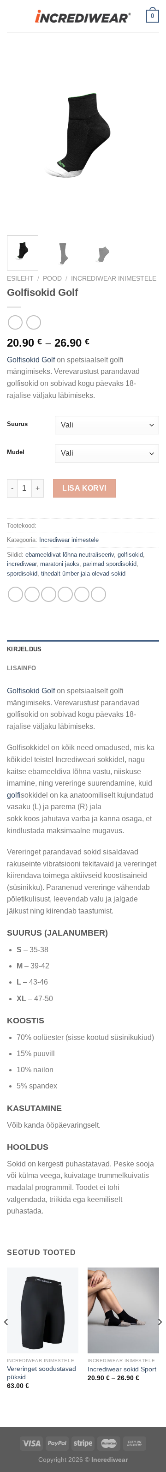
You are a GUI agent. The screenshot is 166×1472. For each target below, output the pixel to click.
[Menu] (12, 16)
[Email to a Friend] (65, 594)
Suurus (17, 424)
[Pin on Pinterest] (81, 594)
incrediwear (21, 563)
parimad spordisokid (109, 563)
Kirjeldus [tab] (24, 649)
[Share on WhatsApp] (15, 594)
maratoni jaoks (59, 563)
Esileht (20, 278)
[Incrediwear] (83, 16)
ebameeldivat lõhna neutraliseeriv (69, 554)
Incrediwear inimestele (113, 278)
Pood (52, 278)
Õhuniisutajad (85, 1421)
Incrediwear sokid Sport (122, 1369)
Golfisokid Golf (31, 360)
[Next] (144, 139)
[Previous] (21, 139)
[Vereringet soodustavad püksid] (42, 1310)
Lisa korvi (84, 488)
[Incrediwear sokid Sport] (123, 1310)
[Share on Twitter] (48, 594)
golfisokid (130, 554)
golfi (14, 795)
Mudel (15, 452)
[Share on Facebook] (32, 594)
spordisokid (22, 573)
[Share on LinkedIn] (98, 594)
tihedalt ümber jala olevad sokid (83, 573)
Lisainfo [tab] (21, 668)
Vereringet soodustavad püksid (41, 1373)
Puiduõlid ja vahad (30, 1421)
